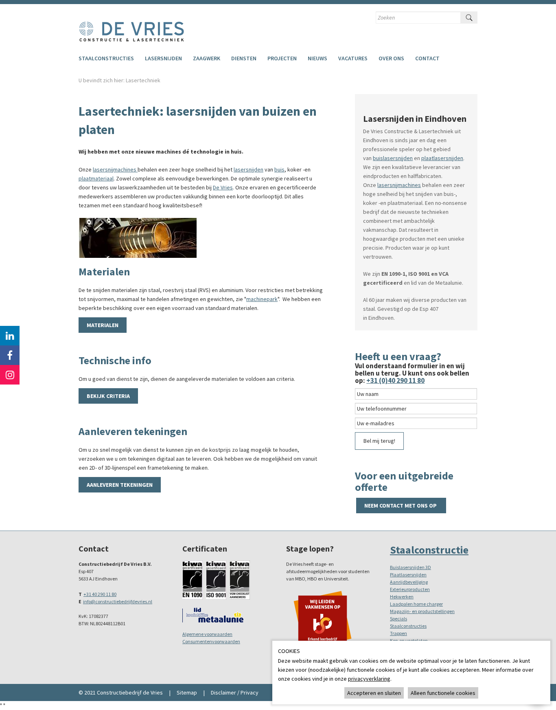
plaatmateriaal (96, 178)
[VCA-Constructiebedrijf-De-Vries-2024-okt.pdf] (240, 579)
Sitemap (187, 692)
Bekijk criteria (108, 396)
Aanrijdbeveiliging (409, 582)
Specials (398, 618)
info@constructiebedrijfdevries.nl (117, 601)
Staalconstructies (106, 58)
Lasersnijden (163, 58)
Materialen (102, 325)
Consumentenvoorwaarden (211, 641)
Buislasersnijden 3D (410, 567)
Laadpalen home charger (416, 604)
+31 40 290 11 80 (99, 594)
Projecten (282, 58)
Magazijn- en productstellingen (422, 611)
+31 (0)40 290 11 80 (395, 380)
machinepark (262, 299)
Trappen (398, 633)
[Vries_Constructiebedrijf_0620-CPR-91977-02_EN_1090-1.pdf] (192, 579)
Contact (427, 58)
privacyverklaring (369, 678)
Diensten (243, 58)
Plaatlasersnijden (408, 575)
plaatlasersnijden (442, 158)
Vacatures (353, 58)
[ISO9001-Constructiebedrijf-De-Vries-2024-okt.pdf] (216, 579)
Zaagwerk (206, 58)
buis (279, 169)
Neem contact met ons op (401, 505)
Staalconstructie (429, 549)
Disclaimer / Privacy (234, 692)
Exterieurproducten (410, 589)
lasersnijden (248, 169)
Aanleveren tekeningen (120, 484)
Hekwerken (402, 596)
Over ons (391, 58)
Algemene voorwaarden (207, 634)
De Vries (223, 187)
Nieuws (317, 58)
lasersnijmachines (115, 169)
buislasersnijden (393, 158)
